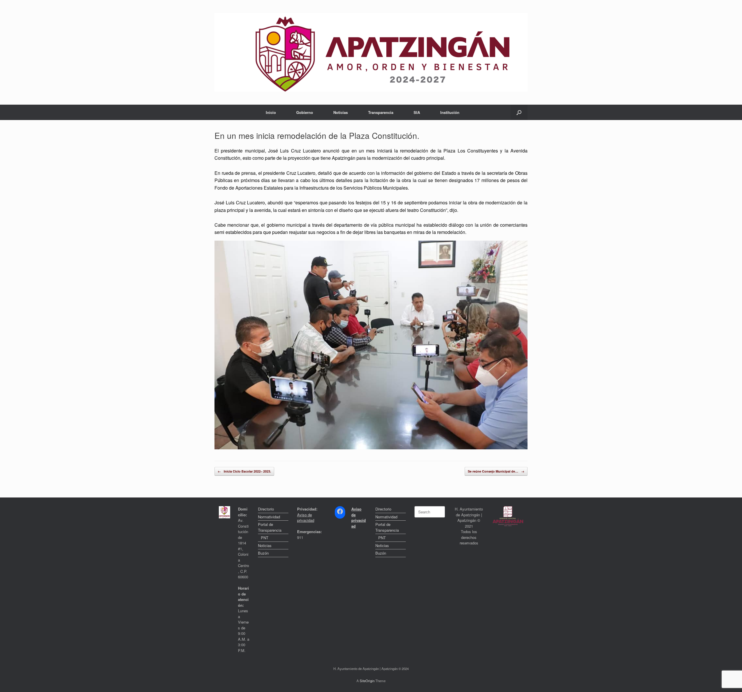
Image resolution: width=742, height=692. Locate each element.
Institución (449, 112)
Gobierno (304, 112)
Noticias (340, 112)
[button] (519, 112)
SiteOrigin (367, 680)
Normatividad (269, 517)
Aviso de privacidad (305, 517)
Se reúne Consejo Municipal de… (496, 471)
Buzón (263, 553)
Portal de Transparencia (269, 527)
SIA (417, 112)
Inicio (271, 112)
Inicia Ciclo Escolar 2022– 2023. (244, 471)
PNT (264, 537)
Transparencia (380, 112)
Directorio (266, 509)
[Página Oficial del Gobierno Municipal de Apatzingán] (371, 52)
